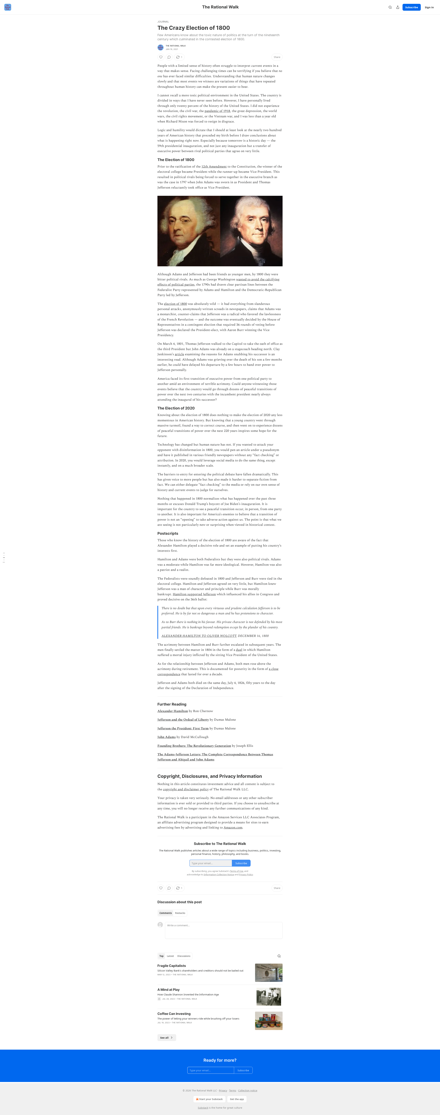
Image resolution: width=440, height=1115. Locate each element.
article (179, 354)
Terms (232, 1090)
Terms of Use (236, 871)
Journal (163, 21)
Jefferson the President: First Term (183, 728)
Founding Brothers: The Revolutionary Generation (194, 745)
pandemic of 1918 (217, 111)
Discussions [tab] (183, 956)
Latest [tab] (170, 956)
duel (239, 649)
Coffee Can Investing (174, 1014)
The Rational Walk (176, 46)
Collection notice (247, 1090)
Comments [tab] (166, 913)
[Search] (390, 7)
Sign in (429, 7)
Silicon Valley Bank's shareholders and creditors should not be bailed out (200, 970)
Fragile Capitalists (171, 966)
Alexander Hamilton (172, 711)
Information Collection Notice (219, 874)
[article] (220, 972)
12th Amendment (214, 166)
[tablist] (172, 913)
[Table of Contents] (3, 557)
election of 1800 (175, 303)
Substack (203, 1107)
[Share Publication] (397, 7)
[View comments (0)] (169, 57)
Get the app (237, 1099)
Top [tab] (161, 956)
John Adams (166, 737)
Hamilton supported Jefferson (194, 594)
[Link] (152, 159)
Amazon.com (233, 827)
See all (164, 1037)
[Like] (160, 57)
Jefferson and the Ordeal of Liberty (183, 719)
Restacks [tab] (180, 913)
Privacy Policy (246, 874)
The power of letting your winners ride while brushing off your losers (198, 1018)
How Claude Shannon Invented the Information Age (188, 994)
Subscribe (411, 7)
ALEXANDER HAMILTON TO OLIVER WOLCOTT (199, 635)
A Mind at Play (168, 990)
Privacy (223, 1090)
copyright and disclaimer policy (186, 789)
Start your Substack (211, 1099)
